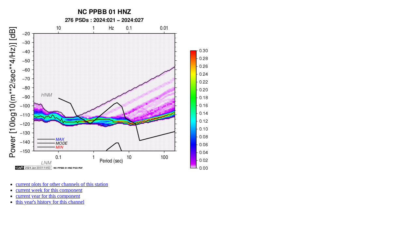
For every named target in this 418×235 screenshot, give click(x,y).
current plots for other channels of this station (62, 184)
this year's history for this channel (50, 202)
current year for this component (48, 196)
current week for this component (49, 190)
